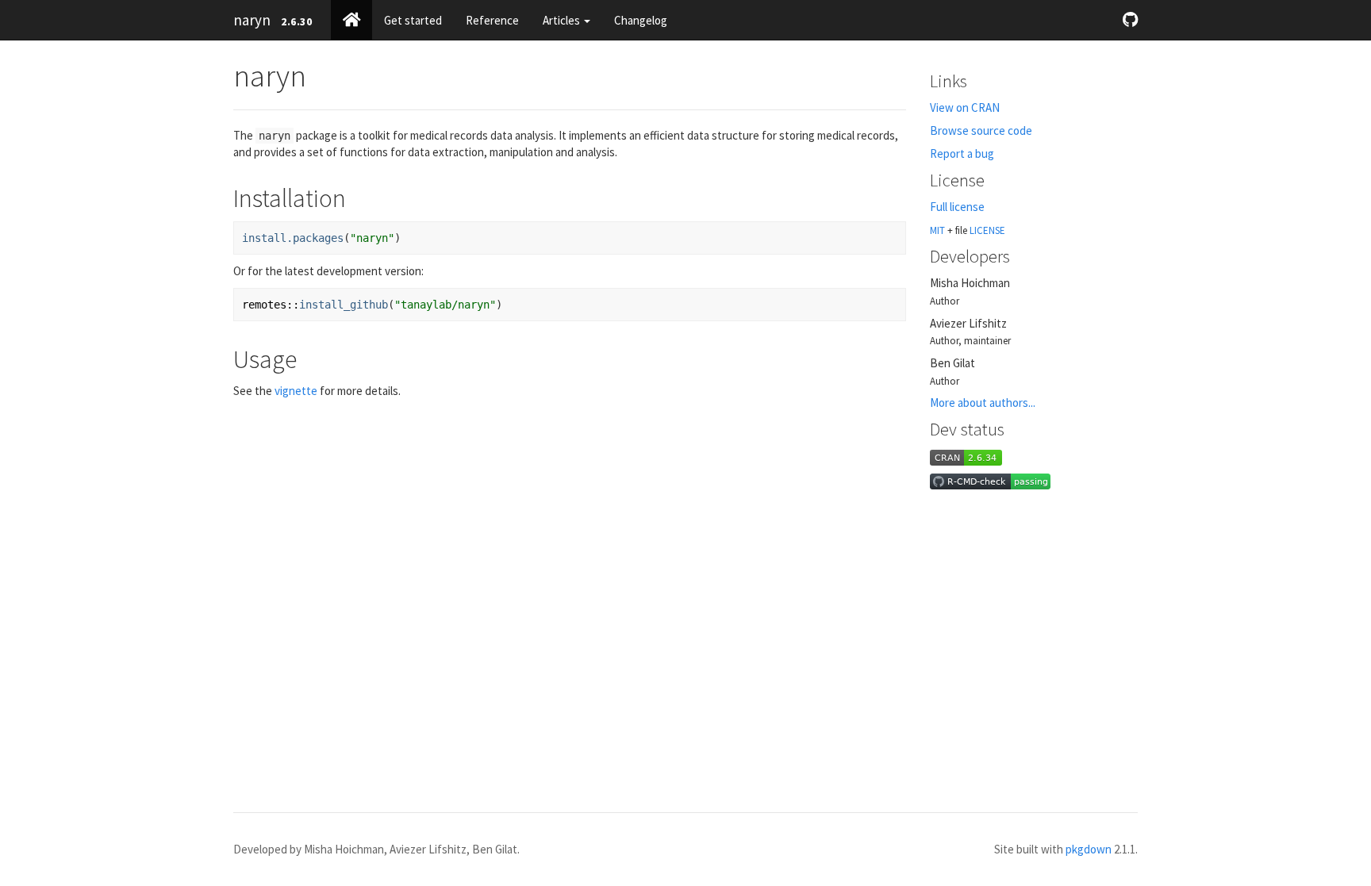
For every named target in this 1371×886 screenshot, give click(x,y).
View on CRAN (965, 107)
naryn (252, 19)
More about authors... (982, 402)
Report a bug (962, 153)
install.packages (293, 238)
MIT (937, 230)
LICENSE (987, 230)
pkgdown (1089, 849)
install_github (343, 304)
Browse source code (981, 130)
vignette (296, 390)
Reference (492, 20)
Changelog (640, 20)
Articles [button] (562, 20)
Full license (957, 206)
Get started (413, 20)
